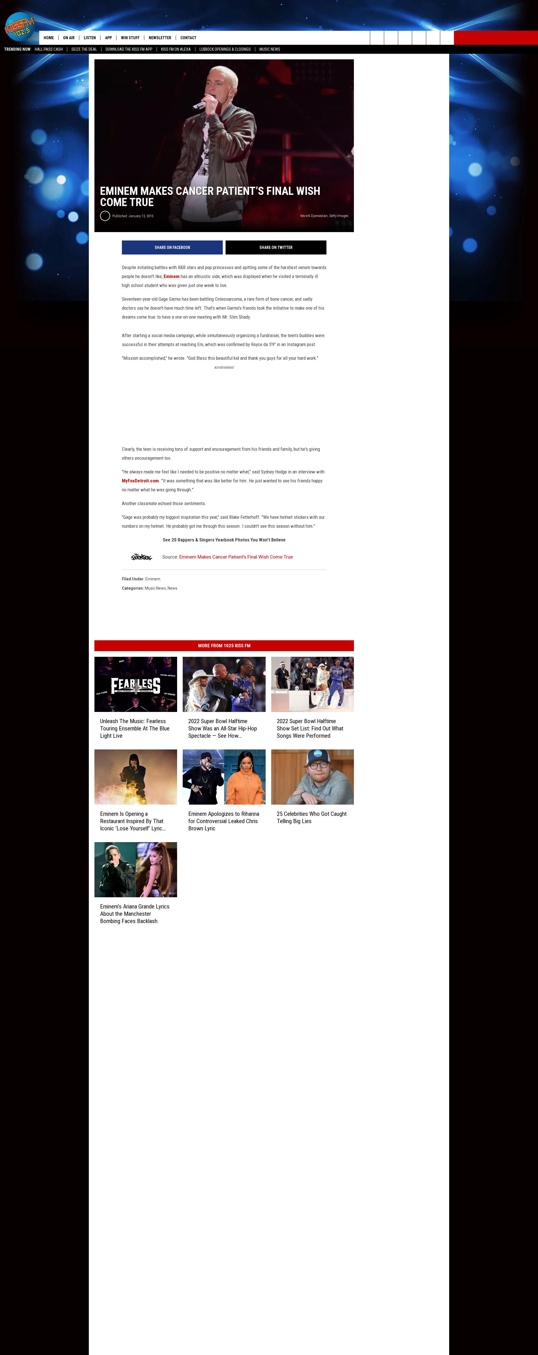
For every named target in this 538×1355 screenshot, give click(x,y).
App (108, 38)
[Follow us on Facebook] (405, 38)
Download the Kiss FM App (129, 49)
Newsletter (160, 38)
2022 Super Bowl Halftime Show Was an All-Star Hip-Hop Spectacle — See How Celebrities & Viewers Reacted (222, 728)
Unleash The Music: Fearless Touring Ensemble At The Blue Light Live (135, 728)
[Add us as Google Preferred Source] (391, 38)
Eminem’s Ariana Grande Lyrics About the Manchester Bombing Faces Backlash (135, 913)
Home (49, 38)
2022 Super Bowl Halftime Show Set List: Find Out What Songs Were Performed (310, 728)
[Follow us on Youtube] (433, 38)
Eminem (171, 276)
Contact (188, 38)
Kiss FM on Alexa (176, 49)
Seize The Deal (84, 49)
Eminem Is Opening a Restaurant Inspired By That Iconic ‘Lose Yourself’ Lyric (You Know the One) (131, 821)
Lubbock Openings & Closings (225, 49)
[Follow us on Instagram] (419, 38)
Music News (269, 49)
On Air (69, 38)
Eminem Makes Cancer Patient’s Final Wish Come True (236, 557)
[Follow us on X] (447, 38)
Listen (90, 38)
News (172, 588)
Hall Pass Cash (49, 49)
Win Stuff (130, 38)
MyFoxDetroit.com (140, 480)
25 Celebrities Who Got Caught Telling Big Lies (312, 817)
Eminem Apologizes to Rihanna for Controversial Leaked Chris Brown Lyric (223, 821)
